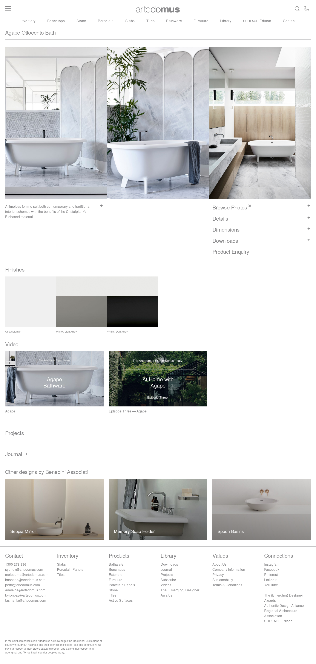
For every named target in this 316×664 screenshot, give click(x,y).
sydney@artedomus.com (24, 569)
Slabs (130, 20)
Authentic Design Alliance (284, 605)
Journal (166, 569)
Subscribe (168, 579)
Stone (81, 20)
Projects (167, 574)
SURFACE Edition (278, 620)
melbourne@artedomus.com (26, 574)
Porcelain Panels (70, 569)
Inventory (28, 20)
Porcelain (106, 20)
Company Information (228, 569)
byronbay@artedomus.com (25, 595)
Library (225, 20)
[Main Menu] (56, 8)
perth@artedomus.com (22, 584)
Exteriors (115, 574)
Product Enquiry (230, 251)
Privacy (218, 574)
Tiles (150, 20)
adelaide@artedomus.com (25, 590)
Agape (12, 32)
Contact (289, 20)
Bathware (174, 20)
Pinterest (271, 574)
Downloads (169, 564)
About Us (219, 564)
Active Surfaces (121, 600)
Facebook (271, 569)
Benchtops (56, 20)
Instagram (271, 564)
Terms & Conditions (227, 584)
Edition (257, 20)
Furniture (200, 20)
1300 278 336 (15, 564)
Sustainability (222, 579)
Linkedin (270, 579)
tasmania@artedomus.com (25, 600)
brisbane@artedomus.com (25, 579)
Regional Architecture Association (280, 613)
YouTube (271, 584)
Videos (166, 584)
